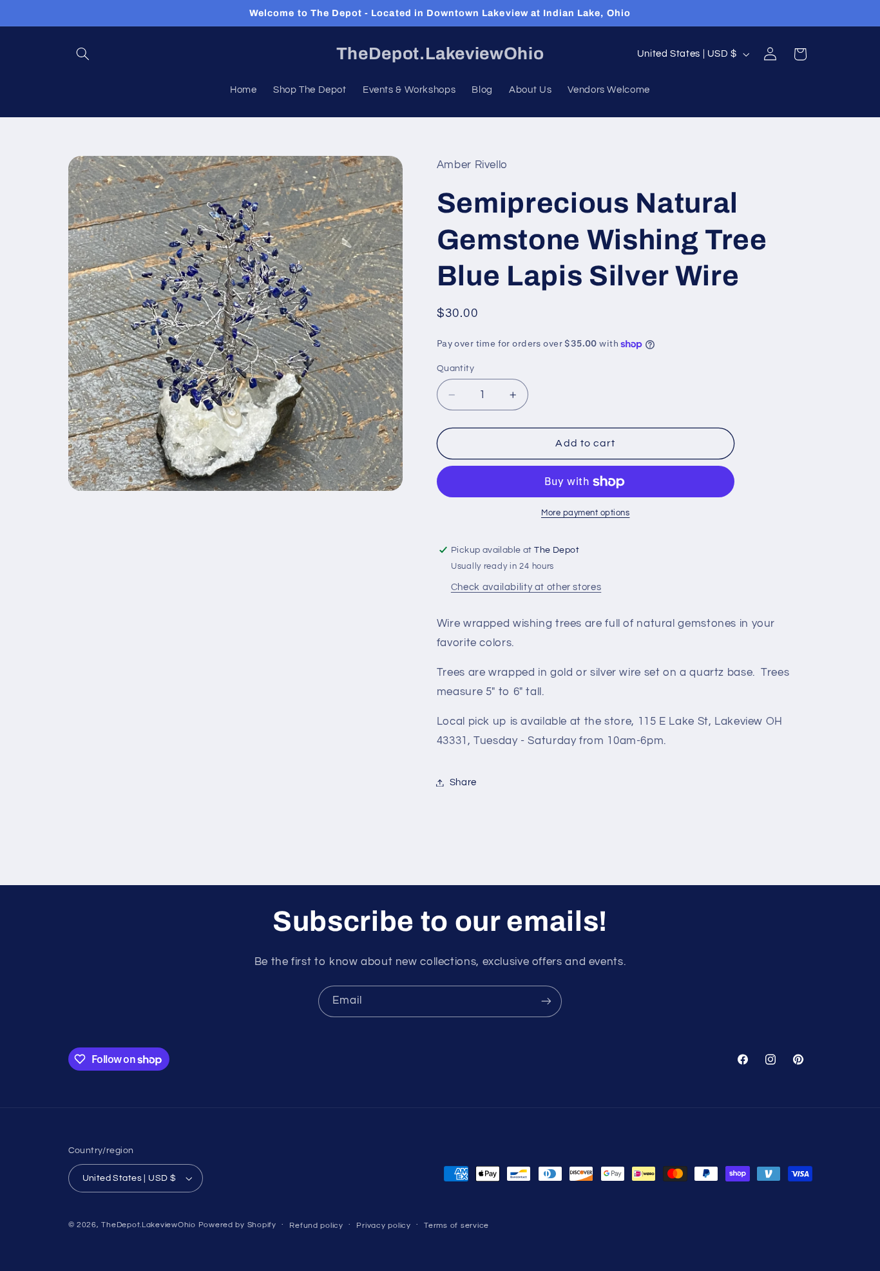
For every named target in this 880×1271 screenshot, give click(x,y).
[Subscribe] (546, 1001)
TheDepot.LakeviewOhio (148, 1224)
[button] (83, 54)
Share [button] (463, 782)
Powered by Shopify (237, 1224)
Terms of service (456, 1225)
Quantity (455, 368)
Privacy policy (383, 1225)
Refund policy (316, 1225)
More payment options (585, 514)
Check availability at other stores (526, 588)
